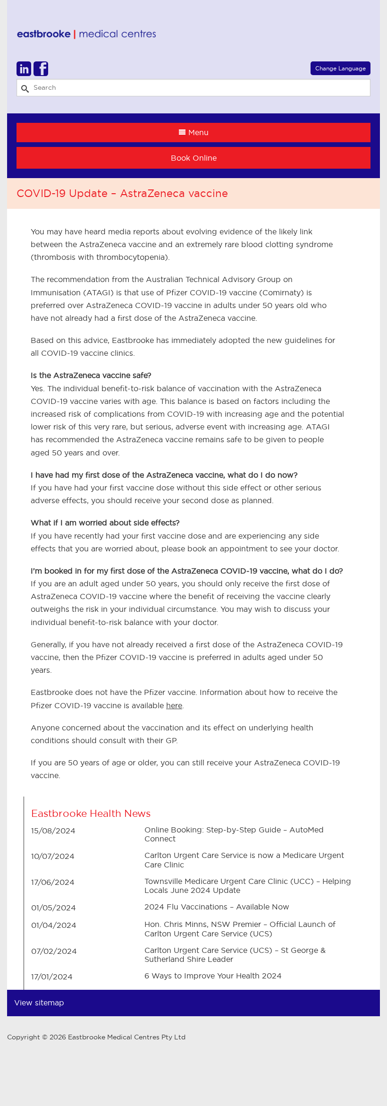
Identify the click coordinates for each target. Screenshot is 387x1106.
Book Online (194, 158)
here (174, 705)
